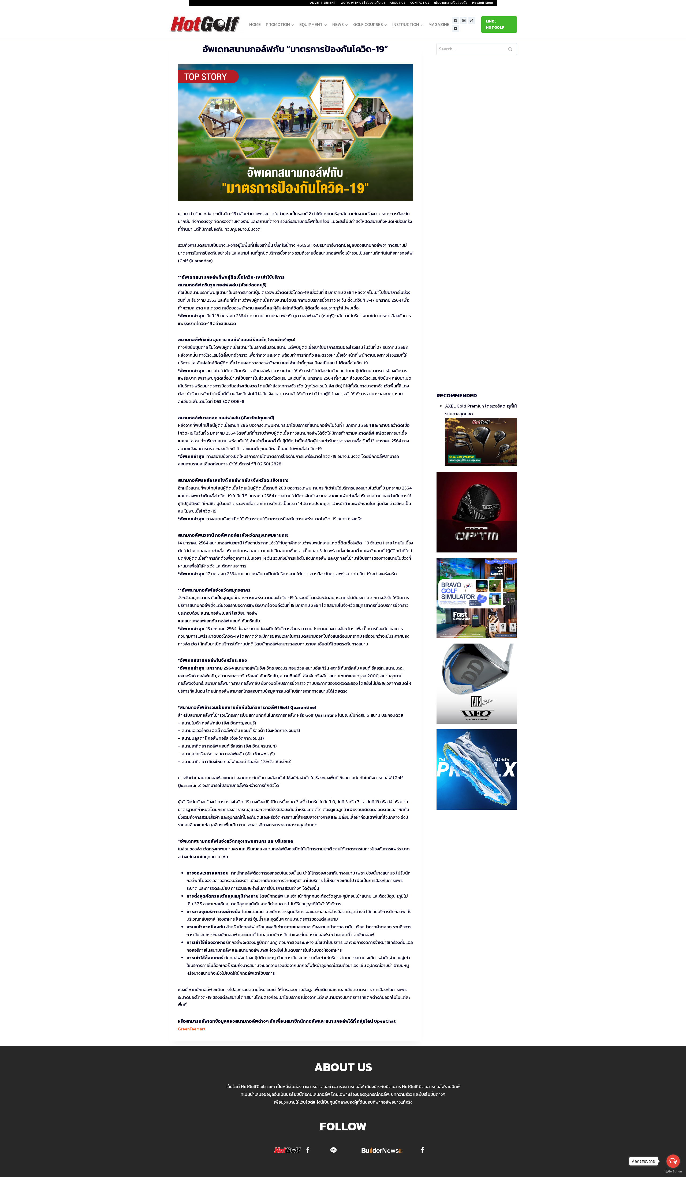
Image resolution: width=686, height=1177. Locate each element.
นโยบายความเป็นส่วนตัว (450, 2)
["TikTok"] (472, 20)
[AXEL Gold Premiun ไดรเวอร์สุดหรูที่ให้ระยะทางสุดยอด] (481, 442)
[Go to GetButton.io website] (673, 1171)
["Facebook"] (455, 20)
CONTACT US (419, 2)
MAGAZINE (438, 24)
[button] (292, 24)
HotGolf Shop (482, 2)
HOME (255, 24)
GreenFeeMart (191, 1029)
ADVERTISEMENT (323, 2)
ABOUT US (397, 2)
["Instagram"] (463, 20)
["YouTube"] (455, 28)
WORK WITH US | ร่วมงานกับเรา (363, 2)
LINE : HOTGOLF (495, 24)
